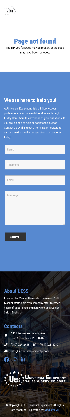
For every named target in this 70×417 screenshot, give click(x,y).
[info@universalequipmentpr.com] (7, 351)
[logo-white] (35, 379)
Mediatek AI (51, 410)
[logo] (23, 10)
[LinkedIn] (23, 359)
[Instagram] (15, 360)
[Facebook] (6, 359)
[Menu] (65, 10)
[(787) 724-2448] (7, 344)
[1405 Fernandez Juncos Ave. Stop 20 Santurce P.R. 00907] (7, 335)
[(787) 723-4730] (36, 344)
